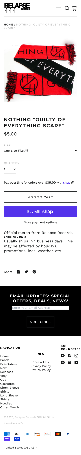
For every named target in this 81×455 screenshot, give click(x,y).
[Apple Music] (69, 362)
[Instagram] (76, 356)
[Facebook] (69, 356)
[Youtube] (76, 362)
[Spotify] (63, 362)
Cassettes (7, 383)
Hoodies (6, 403)
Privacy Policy (40, 366)
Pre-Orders (8, 364)
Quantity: (12, 163)
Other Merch (9, 407)
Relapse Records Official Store (34, 417)
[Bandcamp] (63, 356)
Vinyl (3, 375)
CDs (3, 379)
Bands (4, 360)
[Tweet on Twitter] (26, 272)
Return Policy (41, 370)
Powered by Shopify (13, 423)
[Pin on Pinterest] (34, 272)
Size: (8, 144)
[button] (67, 8)
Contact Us (40, 362)
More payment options (40, 222)
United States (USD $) (20, 447)
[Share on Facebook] (19, 272)
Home (8, 24)
